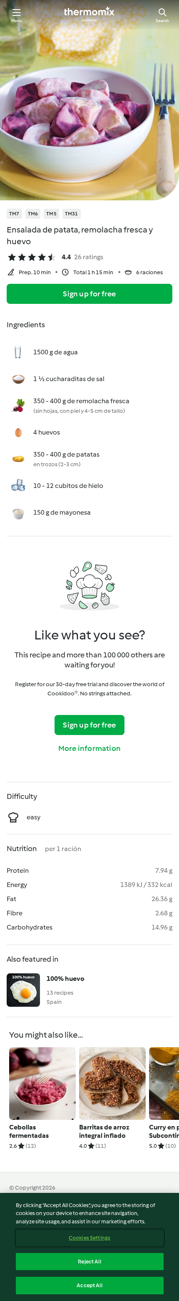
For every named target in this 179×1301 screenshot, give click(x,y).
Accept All (89, 1285)
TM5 (51, 214)
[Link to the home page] (89, 15)
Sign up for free (89, 293)
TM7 (14, 214)
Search (162, 20)
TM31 (71, 214)
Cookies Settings (89, 1238)
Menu (16, 20)
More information (89, 748)
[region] (89, 1247)
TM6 (33, 214)
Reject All (89, 1261)
